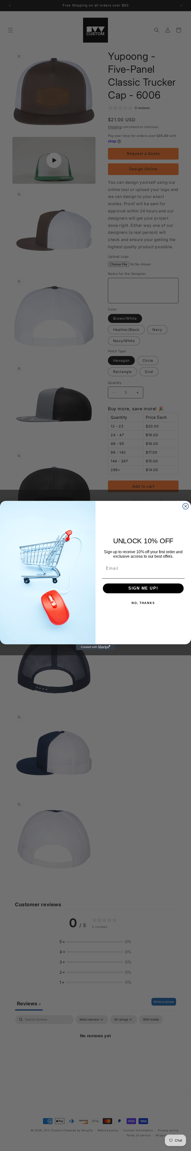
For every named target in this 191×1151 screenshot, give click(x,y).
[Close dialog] (186, 506)
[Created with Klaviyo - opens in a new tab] (95, 647)
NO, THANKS (143, 603)
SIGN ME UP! (143, 588)
